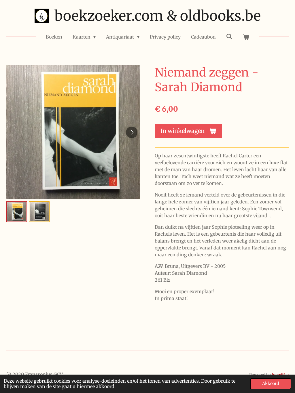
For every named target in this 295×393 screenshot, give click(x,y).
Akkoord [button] (270, 383)
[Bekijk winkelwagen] (246, 37)
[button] (16, 211)
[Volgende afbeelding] (131, 132)
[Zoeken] (229, 36)
